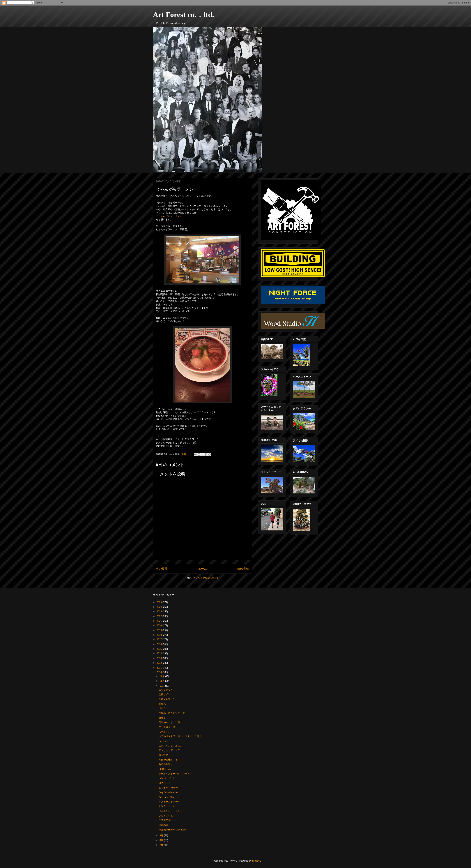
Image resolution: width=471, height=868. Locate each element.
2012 (159, 662)
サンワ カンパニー (169, 806)
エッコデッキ (166, 689)
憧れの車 (163, 825)
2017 (159, 639)
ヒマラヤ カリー (168, 787)
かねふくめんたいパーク (172, 713)
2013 (159, 658)
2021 (159, 621)
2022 (159, 616)
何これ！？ (165, 783)
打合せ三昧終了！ (168, 759)
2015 (159, 649)
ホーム (202, 568)
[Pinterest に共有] (209, 454)
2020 (159, 625)
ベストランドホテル (169, 801)
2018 (159, 635)
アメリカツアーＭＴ (169, 750)
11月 (162, 681)
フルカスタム (166, 815)
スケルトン (165, 731)
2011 (159, 667)
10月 (162, 685)
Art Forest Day (166, 797)
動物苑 (162, 703)
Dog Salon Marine (168, 792)
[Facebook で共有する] (206, 454)
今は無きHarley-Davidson (172, 829)
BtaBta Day (165, 769)
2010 (159, 672)
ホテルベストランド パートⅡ (175, 773)
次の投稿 (162, 568)
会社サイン (165, 694)
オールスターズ (167, 727)
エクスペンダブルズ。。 (172, 745)
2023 (159, 611)
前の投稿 (243, 568)
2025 (159, 602)
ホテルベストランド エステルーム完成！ (181, 736)
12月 (162, 676)
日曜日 (162, 717)
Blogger (256, 860)
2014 (159, 653)
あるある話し (166, 764)
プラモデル (165, 820)
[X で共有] (202, 454)
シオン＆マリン (167, 699)
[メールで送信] (195, 454)
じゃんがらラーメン (169, 216)
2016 (159, 644)
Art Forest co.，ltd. (183, 14)
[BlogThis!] (199, 454)
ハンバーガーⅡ (166, 778)
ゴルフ (162, 708)
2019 (159, 630)
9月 (162, 835)
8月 (162, 840)
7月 (162, 845)
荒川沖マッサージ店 (169, 722)
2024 (159, 607)
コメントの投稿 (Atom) (205, 578)
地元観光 (163, 755)
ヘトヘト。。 (166, 741)
